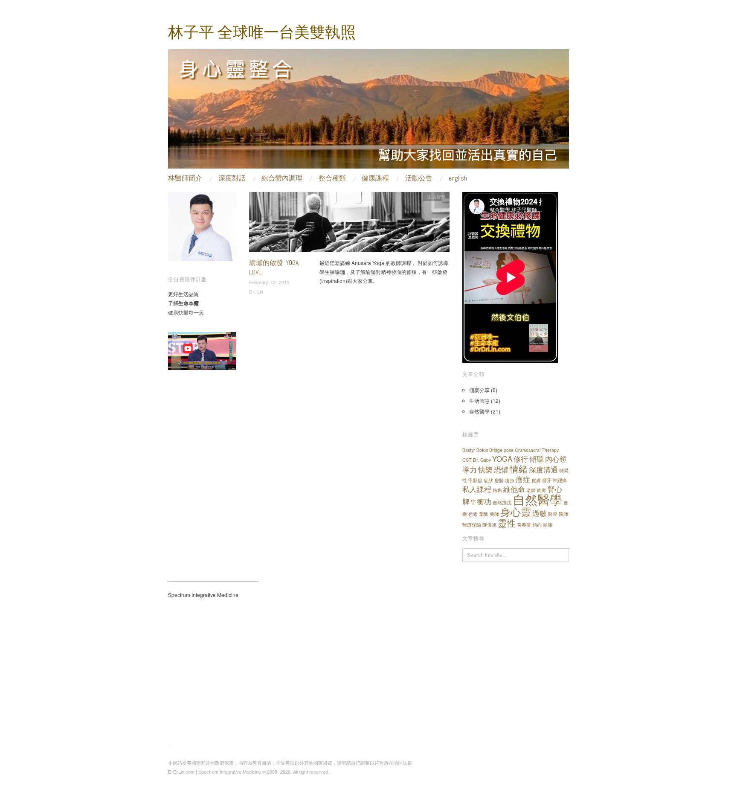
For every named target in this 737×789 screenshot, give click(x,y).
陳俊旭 (489, 524)
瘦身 (509, 480)
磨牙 (546, 480)
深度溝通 (543, 469)
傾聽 (536, 459)
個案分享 (479, 389)
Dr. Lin (256, 291)
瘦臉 (499, 480)
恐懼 (501, 469)
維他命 (514, 489)
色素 (473, 514)
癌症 (523, 479)
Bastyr (468, 450)
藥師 (494, 514)
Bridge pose (501, 450)
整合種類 (332, 178)
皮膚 (536, 480)
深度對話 (232, 178)
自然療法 (502, 502)
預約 (537, 524)
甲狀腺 (475, 480)
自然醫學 (479, 411)
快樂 (485, 469)
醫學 (552, 514)
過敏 (539, 513)
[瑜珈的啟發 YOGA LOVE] (349, 224)
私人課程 (476, 489)
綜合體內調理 (281, 178)
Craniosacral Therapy (537, 450)
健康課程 (375, 178)
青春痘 (524, 524)
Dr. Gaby (482, 460)
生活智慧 (436, 196)
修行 (521, 459)
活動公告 (418, 178)
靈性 (507, 522)
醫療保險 (471, 524)
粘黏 (497, 490)
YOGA (502, 459)
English (458, 178)
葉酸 (483, 514)
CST (467, 460)
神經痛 (560, 480)
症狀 (488, 480)
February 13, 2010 (269, 282)
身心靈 (515, 511)
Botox (482, 450)
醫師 (563, 514)
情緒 (519, 468)
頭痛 (547, 524)
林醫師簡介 (185, 178)
